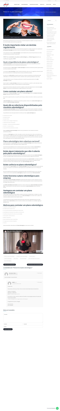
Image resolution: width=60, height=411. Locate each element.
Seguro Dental (17, 37)
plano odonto (16, 258)
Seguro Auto (42, 4)
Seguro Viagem (49, 78)
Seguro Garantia (49, 72)
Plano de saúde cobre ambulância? (9, 264)
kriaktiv (13, 37)
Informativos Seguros (50, 49)
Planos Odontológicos (7, 260)
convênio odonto (32, 256)
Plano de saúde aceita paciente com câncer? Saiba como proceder (51, 29)
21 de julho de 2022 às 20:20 (16, 283)
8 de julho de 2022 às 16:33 (13, 274)
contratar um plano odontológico (21, 256)
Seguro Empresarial (24, 4)
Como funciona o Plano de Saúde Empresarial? (35, 264)
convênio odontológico (8, 258)
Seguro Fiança (49, 70)
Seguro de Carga (17, 4)
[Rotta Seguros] (6, 4)
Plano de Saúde (48, 4)
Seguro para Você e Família (34, 4)
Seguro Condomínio (50, 59)
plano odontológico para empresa (33, 258)
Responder (40, 273)
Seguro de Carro (49, 63)
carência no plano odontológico (9, 256)
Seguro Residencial (50, 73)
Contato (54, 4)
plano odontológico (23, 258)
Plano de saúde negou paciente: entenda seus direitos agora (50, 39)
